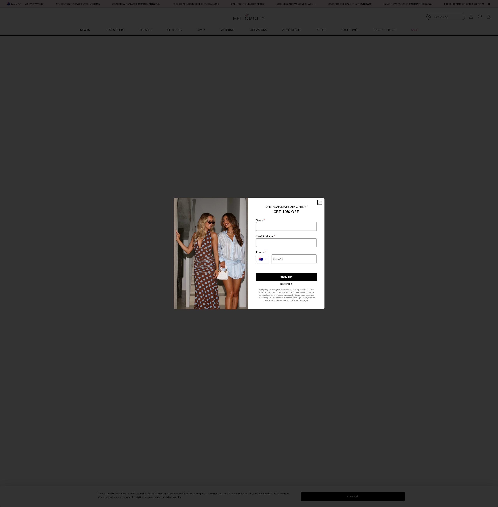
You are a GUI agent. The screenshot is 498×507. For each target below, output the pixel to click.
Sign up (286, 277)
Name (260, 220)
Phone (261, 252)
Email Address (265, 236)
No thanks (286, 284)
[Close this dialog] (319, 202)
